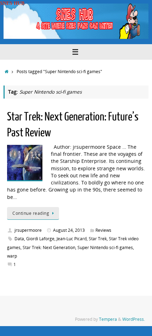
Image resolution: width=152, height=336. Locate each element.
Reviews (103, 230)
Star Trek (98, 239)
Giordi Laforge (40, 239)
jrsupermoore (28, 230)
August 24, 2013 (69, 230)
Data (19, 239)
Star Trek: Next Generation (49, 247)
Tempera (108, 319)
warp (12, 256)
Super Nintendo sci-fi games (105, 247)
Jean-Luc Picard (72, 239)
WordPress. (133, 319)
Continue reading (30, 213)
